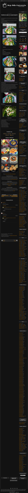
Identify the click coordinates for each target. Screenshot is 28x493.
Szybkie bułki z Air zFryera (13, 171)
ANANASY (23, 239)
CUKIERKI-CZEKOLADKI (21, 307)
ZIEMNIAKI (20, 282)
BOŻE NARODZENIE (21, 428)
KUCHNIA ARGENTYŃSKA (21, 339)
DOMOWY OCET (20, 433)
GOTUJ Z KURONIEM (21, 459)
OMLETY (23, 149)
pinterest (20, 41)
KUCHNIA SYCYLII (20, 403)
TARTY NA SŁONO (20, 151)
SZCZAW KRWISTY (23, 207)
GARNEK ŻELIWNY (20, 437)
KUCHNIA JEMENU (20, 372)
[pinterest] (22, 0)
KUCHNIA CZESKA (20, 354)
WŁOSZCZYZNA (20, 280)
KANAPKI (20, 159)
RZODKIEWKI (23, 275)
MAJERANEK (23, 196)
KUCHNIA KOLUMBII (21, 376)
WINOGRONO (20, 254)
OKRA (22, 271)
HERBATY (25, 191)
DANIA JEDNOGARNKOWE (21, 123)
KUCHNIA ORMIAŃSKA (21, 392)
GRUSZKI (22, 244)
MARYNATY (23, 106)
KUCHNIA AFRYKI (20, 333)
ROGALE (19, 223)
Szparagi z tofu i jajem (5, 146)
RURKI (19, 317)
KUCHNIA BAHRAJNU (21, 343)
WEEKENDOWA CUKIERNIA (21, 319)
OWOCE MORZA (20, 184)
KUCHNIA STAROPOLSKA (21, 402)
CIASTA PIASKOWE (21, 293)
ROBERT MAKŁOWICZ (21, 468)
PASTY (19, 161)
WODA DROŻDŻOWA (21, 225)
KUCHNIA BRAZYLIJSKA (21, 350)
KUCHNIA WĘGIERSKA (21, 411)
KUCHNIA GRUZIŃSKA (21, 360)
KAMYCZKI (20, 78)
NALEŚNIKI (20, 149)
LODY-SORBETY (24, 313)
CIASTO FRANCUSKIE (21, 299)
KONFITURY (20, 106)
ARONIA (22, 240)
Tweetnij (14, 133)
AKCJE (19, 422)
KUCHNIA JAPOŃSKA (21, 371)
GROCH (19, 265)
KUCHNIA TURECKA (21, 409)
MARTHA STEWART (20, 463)
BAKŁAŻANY (23, 260)
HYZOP (19, 192)
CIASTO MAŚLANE (20, 301)
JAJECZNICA (20, 113)
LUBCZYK (20, 196)
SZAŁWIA (20, 207)
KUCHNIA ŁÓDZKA (20, 148)
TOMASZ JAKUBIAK (20, 470)
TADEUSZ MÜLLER (20, 469)
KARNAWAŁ (20, 438)
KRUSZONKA (20, 313)
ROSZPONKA (20, 204)
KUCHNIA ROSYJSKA (21, 397)
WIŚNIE (23, 254)
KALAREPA (20, 267)
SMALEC (20, 162)
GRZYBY (22, 265)
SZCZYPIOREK (20, 208)
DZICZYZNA (20, 325)
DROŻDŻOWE (20, 219)
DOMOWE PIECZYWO (23, 157)
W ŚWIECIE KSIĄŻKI (21, 80)
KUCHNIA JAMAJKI (20, 370)
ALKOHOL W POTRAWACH (21, 231)
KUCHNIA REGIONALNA (21, 396)
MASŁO (23, 134)
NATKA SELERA (20, 199)
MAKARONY (20, 172)
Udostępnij (10, 133)
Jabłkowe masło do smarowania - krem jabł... (5, 171)
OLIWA (23, 199)
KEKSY (19, 312)
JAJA (23, 112)
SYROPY (24, 235)
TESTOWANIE (24, 446)
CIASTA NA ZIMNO (20, 292)
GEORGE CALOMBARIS (21, 457)
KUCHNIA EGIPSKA (21, 356)
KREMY (23, 85)
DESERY (23, 308)
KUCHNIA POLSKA (20, 146)
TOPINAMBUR (20, 278)
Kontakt (14, 190)
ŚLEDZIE (20, 163)
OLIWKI (24, 271)
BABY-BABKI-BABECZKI (21, 286)
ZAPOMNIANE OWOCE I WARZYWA (22, 209)
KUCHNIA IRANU (20, 367)
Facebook (8, 183)
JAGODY (22, 245)
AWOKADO (25, 240)
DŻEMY (19, 105)
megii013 (4, 202)
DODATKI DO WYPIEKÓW (21, 133)
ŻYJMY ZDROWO (20, 101)
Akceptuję (17, 492)
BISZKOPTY (22, 288)
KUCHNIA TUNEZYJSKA (21, 408)
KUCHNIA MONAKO (21, 386)
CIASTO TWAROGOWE (21, 304)
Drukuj (5, 133)
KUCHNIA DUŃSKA (20, 355)
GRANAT (20, 244)
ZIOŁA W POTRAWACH (21, 139)
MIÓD (21, 197)
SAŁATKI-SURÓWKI (20, 97)
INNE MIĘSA (23, 325)
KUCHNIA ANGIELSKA (21, 338)
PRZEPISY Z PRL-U (20, 96)
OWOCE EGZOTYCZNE (21, 250)
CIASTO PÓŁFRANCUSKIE (21, 303)
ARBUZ (19, 240)
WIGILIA (23, 448)
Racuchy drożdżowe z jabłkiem (13, 154)
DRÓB (23, 324)
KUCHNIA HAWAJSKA (21, 361)
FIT (9, 16)
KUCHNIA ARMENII (20, 340)
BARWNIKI (23, 287)
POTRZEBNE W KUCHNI (21, 443)
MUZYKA (23, 78)
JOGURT (23, 113)
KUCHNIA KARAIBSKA (21, 375)
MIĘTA (24, 197)
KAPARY (22, 193)
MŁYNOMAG (20, 173)
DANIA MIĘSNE (20, 323)
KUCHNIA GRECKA (20, 183)
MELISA (19, 197)
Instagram (11, 183)
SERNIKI (21, 317)
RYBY (23, 184)
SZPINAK (23, 277)
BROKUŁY (23, 261)
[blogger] (23, 0)
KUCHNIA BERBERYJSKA (21, 346)
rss (25, 41)
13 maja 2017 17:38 (5, 218)
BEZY (19, 288)
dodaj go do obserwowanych (13, 235)
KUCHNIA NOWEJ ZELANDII (21, 390)
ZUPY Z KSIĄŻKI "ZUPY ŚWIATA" (22, 87)
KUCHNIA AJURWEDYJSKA (21, 95)
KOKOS (22, 194)
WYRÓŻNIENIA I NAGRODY (21, 449)
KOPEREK (20, 134)
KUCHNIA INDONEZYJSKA (21, 365)
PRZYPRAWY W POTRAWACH (21, 137)
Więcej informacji (12, 492)
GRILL (22, 158)
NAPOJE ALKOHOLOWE (21, 234)
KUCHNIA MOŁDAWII (21, 387)
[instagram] (21, 0)
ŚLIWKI (19, 256)
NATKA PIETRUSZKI (21, 135)
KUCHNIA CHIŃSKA (20, 182)
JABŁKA (19, 245)
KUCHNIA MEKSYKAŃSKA (21, 385)
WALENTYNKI (25, 447)
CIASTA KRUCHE (20, 291)
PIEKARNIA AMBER (23, 422)
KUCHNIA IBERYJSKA (21, 364)
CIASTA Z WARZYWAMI (21, 296)
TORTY (24, 318)
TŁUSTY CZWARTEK (21, 447)
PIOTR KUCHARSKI (20, 467)
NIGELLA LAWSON (20, 465)
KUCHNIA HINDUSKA (21, 362)
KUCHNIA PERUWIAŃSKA (21, 393)
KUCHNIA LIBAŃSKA (21, 380)
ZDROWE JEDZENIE (21, 100)
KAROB (24, 246)
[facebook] (20, 0)
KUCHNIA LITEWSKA (21, 381)
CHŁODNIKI (20, 85)
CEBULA (24, 262)
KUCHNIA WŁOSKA (20, 147)
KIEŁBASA (23, 159)
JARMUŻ (24, 192)
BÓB (22, 262)
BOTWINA (20, 261)
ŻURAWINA (23, 256)
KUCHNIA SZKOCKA (21, 404)
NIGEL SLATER (24, 464)
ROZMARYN (24, 204)
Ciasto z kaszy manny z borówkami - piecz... (5, 154)
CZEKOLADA (20, 308)
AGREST (20, 239)
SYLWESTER (20, 446)
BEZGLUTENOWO (20, 92)
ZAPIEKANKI (23, 138)
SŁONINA (22, 328)
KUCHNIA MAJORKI (20, 383)
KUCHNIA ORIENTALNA (21, 391)
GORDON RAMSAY (20, 458)
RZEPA (19, 275)
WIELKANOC (20, 448)
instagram (23, 39)
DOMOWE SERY (20, 112)
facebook (20, 39)
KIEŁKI (24, 193)
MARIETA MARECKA (21, 462)
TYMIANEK (24, 208)
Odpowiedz (4, 210)
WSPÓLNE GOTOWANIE (21, 423)
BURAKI (19, 262)
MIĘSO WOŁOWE (20, 327)
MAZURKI (24, 314)
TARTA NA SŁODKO (20, 318)
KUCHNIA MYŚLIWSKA (21, 388)
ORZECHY (23, 249)
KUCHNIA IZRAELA (20, 369)
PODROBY (25, 327)
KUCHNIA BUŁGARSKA (21, 351)
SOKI (22, 235)
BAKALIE (20, 241)
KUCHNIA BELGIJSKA (21, 345)
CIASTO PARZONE (20, 302)
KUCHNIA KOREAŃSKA (21, 377)
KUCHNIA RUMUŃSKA (21, 398)
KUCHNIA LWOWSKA (21, 382)
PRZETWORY (20, 107)
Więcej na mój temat (23, 27)
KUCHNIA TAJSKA (20, 406)
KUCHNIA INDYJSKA (21, 366)
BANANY (23, 241)
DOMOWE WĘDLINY (21, 124)
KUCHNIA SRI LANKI (20, 401)
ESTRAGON (20, 191)
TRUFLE (23, 278)
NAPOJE (20, 233)
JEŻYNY (19, 246)
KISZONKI (22, 105)
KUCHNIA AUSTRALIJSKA (21, 341)
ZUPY (19, 86)
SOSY (19, 138)
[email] (24, 0)
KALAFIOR (25, 266)
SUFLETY (25, 317)
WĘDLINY (22, 162)
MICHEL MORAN (20, 464)
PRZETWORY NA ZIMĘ (21, 108)
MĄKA (23, 148)
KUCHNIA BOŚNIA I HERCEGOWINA (22, 349)
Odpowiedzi (4, 205)
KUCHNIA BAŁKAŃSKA (21, 344)
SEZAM (22, 276)
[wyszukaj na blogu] (26, 1)
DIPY (19, 132)
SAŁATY (19, 276)
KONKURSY (23, 438)
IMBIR (21, 192)
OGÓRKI (19, 271)
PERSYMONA (23, 251)
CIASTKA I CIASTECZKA (21, 297)
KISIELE (22, 312)
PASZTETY (23, 161)
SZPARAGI (20, 277)
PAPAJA (19, 251)
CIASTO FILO (20, 298)
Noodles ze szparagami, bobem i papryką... (13, 146)
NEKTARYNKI (20, 249)
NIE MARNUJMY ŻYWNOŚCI (21, 174)
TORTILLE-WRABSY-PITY (21, 152)
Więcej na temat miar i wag (14, 179)
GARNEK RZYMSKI (20, 125)
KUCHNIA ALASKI (20, 335)
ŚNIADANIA (20, 116)
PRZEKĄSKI (20, 202)
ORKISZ (19, 272)
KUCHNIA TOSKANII (21, 407)
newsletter (23, 41)
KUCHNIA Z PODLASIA (21, 413)
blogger (25, 39)
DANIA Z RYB (20, 324)
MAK (19, 314)
